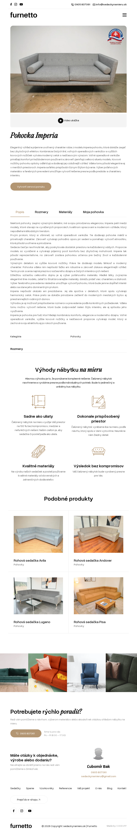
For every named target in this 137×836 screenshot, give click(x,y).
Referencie (65, 788)
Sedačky (15, 788)
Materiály (65, 212)
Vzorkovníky (46, 788)
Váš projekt (83, 788)
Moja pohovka (93, 212)
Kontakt (122, 788)
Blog (109, 788)
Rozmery (41, 212)
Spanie (30, 788)
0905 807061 (98, 772)
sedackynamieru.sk (74, 826)
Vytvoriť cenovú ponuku (31, 186)
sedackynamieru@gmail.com (98, 776)
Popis (20, 212)
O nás (98, 788)
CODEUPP (121, 825)
